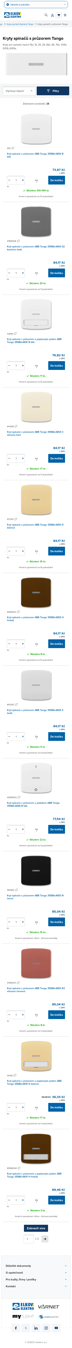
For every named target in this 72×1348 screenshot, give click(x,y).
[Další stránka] (44, 1238)
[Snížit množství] (9, 180)
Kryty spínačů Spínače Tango (20, 24)
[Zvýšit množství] (23, 180)
